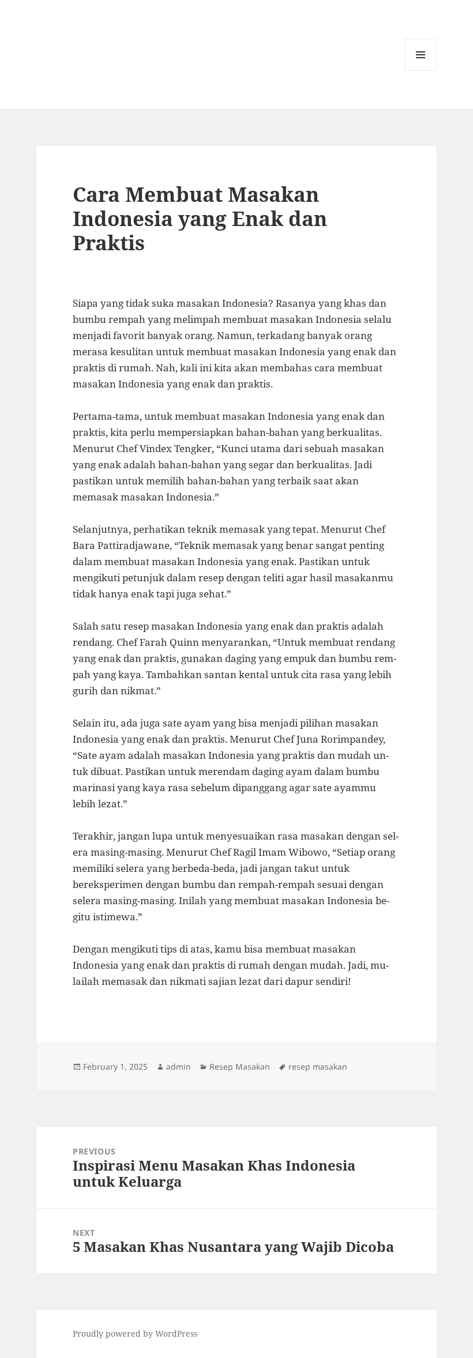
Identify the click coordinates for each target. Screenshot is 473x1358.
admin (178, 1066)
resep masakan (317, 1066)
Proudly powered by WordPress (135, 1333)
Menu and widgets (421, 70)
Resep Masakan (239, 1066)
